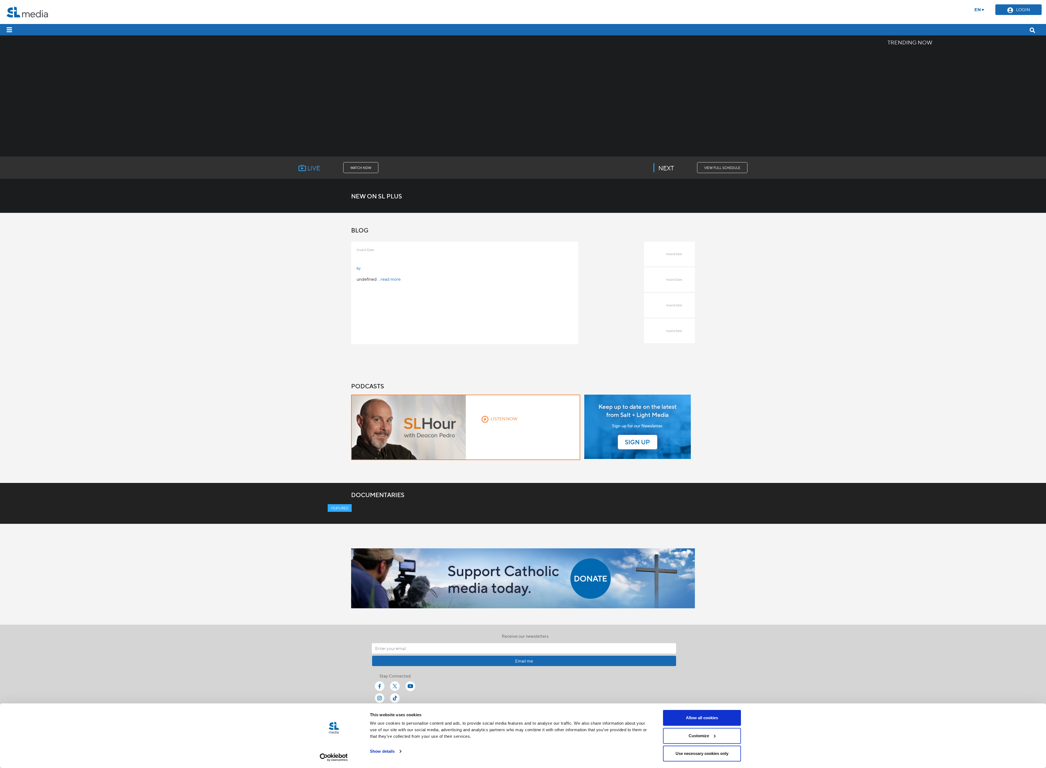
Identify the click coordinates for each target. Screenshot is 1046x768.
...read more (389, 279)
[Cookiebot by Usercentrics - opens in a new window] (334, 757)
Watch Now (360, 167)
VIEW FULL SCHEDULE (722, 167)
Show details (382, 751)
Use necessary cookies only (702, 753)
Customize (699, 735)
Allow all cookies (702, 717)
